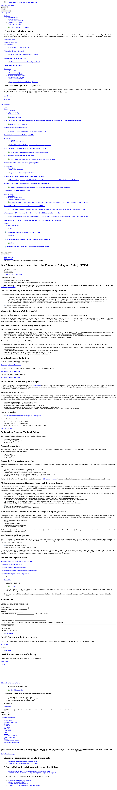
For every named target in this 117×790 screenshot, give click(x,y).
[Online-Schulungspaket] (15, 690)
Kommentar (8, 620)
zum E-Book (8, 96)
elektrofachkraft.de (9, 257)
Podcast (3, 664)
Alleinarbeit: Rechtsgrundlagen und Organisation (15, 574)
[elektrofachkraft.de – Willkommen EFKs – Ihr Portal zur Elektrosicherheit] (20, 2)
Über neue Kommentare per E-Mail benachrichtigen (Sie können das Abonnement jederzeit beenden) (33, 622)
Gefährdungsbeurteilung (8, 287)
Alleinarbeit (37, 385)
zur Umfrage (4, 644)
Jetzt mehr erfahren (6, 428)
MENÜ (3, 9)
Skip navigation (5, 12)
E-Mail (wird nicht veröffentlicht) (14, 609)
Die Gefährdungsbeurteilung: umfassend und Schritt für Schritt (19, 570)
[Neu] (23, 82)
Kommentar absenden (7, 625)
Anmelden (4, 7)
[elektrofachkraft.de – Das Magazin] (18, 27)
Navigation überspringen (8, 717)
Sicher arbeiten (8, 259)
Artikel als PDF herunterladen (13, 274)
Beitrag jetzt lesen (9, 39)
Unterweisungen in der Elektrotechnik (12, 564)
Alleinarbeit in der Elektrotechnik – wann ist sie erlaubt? (17, 561)
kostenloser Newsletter (7, 5)
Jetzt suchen (4, 254)
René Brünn (7, 580)
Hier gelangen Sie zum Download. (11, 365)
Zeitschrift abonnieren (10, 42)
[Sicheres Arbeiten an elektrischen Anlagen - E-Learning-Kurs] (22, 415)
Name (6, 608)
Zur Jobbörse (4, 661)
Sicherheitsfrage (9, 613)
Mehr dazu (7, 706)
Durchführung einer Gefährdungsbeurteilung (14, 567)
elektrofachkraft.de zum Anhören (10, 683)
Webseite (3, 611)
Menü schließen (5, 11)
